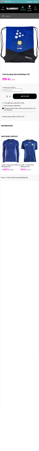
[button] (3, 8)
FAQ (35, 2)
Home (3, 177)
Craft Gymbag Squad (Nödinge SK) (17, 177)
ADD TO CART (25, 96)
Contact (29, 2)
